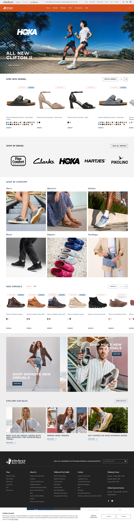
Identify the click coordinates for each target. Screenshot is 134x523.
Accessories (78, 8)
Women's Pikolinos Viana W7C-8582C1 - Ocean (56, 314)
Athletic (92, 188)
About (106, 2)
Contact (117, 2)
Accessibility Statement (84, 493)
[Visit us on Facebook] (108, 501)
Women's (51, 188)
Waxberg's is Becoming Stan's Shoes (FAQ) (89, 496)
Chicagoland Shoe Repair (61, 496)
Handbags (93, 235)
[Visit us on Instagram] (112, 501)
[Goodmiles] (34, 2)
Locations (92, 2)
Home (48, 8)
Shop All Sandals (110, 79)
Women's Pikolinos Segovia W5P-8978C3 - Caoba (14, 314)
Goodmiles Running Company (38, 487)
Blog (111, 2)
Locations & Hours (83, 479)
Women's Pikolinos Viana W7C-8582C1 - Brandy (36, 314)
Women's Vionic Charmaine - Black (78, 117)
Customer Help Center (84, 476)
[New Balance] (95, 161)
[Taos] (120, 161)
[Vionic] (25, 2)
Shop (8, 472)
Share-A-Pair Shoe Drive (37, 490)
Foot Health (100, 2)
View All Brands (119, 146)
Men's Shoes (9, 479)
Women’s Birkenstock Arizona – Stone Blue (111, 117)
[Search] (130, 8)
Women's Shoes (10, 476)
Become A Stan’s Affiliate (37, 496)
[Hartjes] (18, 161)
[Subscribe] (125, 461)
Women (63, 8)
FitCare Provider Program (37, 501)
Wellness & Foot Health (61, 472)
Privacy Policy (14, 519)
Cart (7, 487)
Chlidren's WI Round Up (37, 481)
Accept (108, 516)
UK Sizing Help (58, 487)
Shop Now (17, 383)
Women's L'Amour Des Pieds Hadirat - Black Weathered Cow (97, 314)
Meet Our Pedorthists (60, 476)
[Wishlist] (127, 2)
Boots (9, 235)
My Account (9, 490)
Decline (123, 516)
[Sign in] (124, 2)
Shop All (113, 286)
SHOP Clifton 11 (14, 65)
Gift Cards (80, 490)
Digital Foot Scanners (59, 479)
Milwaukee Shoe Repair (60, 493)
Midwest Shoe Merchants (37, 476)
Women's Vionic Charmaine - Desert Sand (49, 117)
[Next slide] (73, 69)
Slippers (51, 235)
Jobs (86, 2)
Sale (86, 8)
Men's (9, 188)
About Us (33, 472)
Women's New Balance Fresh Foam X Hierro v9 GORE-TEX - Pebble (117, 314)
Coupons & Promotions (84, 481)
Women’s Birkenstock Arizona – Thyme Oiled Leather (19, 118)
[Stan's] (17, 2)
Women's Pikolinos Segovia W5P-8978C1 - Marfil (76, 314)
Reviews (32, 498)
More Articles (121, 401)
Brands (55, 8)
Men (70, 8)
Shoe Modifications (59, 490)
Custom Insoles (58, 481)
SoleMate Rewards (35, 484)
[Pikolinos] (44, 161)
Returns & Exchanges (83, 484)
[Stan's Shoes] (8, 8)
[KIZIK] (69, 161)
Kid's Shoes (9, 481)
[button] (64, 69)
